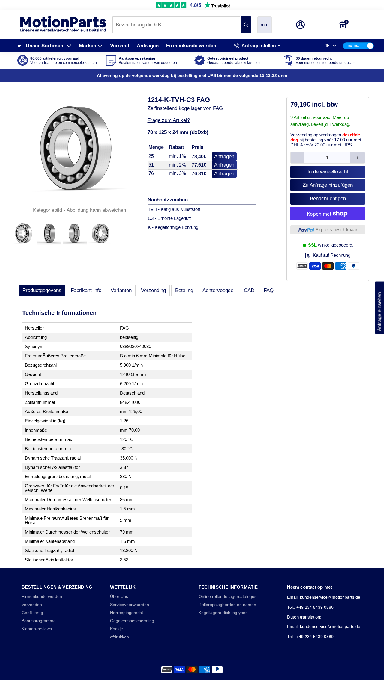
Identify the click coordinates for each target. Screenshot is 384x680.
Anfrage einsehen (379, 308)
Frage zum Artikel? (169, 120)
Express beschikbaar (336, 229)
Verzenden (32, 604)
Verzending (153, 290)
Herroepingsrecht (126, 613)
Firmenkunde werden (191, 46)
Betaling (184, 290)
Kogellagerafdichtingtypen (223, 613)
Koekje (116, 629)
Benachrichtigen (328, 198)
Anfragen (148, 46)
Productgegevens (42, 290)
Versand (119, 46)
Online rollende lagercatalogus (227, 596)
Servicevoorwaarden (129, 604)
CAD (249, 290)
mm (264, 24)
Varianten (121, 290)
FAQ (269, 290)
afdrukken (119, 637)
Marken (87, 46)
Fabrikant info (86, 290)
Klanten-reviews (37, 629)
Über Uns (119, 596)
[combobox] (176, 24)
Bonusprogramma (39, 621)
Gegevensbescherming (132, 621)
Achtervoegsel (218, 290)
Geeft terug (32, 613)
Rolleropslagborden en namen (227, 604)
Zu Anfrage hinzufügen (328, 185)
